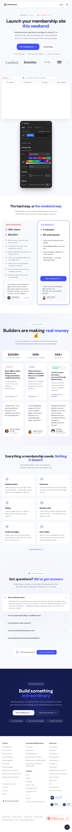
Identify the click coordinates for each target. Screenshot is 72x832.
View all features (35, 549)
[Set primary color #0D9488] (48, 158)
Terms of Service (17, 817)
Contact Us (31, 791)
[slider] (38, 161)
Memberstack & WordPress (10, 777)
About (28, 775)
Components (53, 754)
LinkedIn (28, 798)
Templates (52, 750)
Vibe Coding (53, 747)
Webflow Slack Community (57, 770)
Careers (28, 778)
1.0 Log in (5, 790)
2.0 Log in (5, 787)
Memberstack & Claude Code (11, 774)
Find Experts (53, 764)
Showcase (29, 747)
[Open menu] (67, 4)
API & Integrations (7, 760)
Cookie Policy (28, 817)
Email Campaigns (7, 767)
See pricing (48, 47)
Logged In (63, 82)
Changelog (29, 781)
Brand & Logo (30, 785)
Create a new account (9, 784)
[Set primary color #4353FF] (31, 158)
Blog (50, 784)
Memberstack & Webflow (10, 770)
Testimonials (29, 750)
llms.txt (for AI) (53, 787)
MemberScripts (54, 757)
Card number (26, 92)
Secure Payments (7, 757)
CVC (37, 97)
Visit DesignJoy (10, 396)
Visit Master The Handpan (56, 395)
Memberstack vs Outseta (33, 757)
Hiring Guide (53, 767)
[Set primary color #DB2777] (39, 158)
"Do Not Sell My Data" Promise (35, 802)
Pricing (4, 794)
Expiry (25, 97)
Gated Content (7, 754)
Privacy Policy (6, 817)
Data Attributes (54, 760)
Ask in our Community (46, 652)
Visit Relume (32, 396)
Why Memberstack (32, 754)
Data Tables (6, 764)
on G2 (45, 15)
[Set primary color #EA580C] (44, 158)
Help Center (53, 780)
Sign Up (11, 82)
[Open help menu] (67, 827)
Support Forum (54, 777)
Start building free (26, 47)
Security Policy (38, 817)
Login (61, 4)
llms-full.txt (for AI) (55, 790)
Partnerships (31, 788)
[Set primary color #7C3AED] (35, 158)
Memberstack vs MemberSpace (35, 760)
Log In (46, 82)
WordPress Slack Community (58, 774)
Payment (28, 82)
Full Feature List (7, 747)
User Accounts (6, 750)
